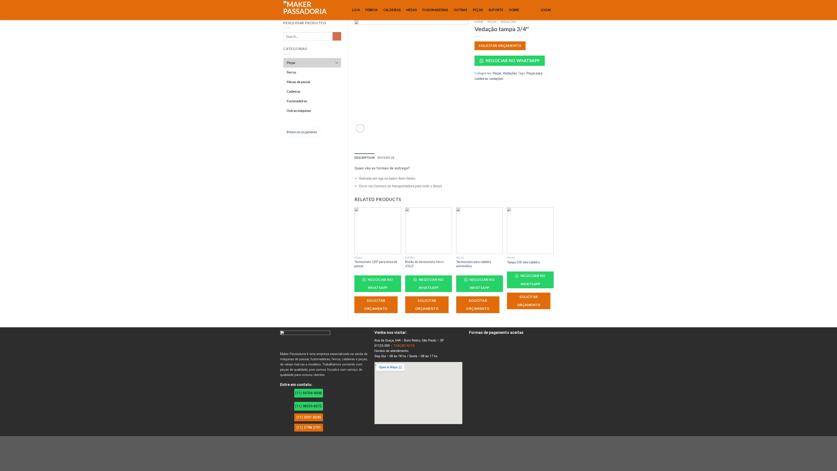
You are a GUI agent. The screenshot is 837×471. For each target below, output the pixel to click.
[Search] (344, 10)
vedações (496, 78)
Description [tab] (364, 157)
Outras (460, 10)
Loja (356, 10)
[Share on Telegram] (493, 85)
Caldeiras (392, 10)
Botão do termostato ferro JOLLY (424, 264)
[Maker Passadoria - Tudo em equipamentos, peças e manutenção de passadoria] (308, 10)
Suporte (496, 10)
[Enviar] (337, 36)
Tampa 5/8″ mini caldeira (523, 262)
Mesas (411, 10)
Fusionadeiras (435, 10)
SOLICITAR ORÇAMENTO (500, 46)
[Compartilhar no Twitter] (482, 85)
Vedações (508, 22)
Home (479, 22)
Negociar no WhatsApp (512, 60)
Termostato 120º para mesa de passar (375, 264)
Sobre (514, 10)
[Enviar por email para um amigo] (488, 85)
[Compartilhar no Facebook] (477, 85)
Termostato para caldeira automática (473, 264)
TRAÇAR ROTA (404, 346)
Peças (478, 10)
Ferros (371, 10)
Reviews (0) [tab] (386, 157)
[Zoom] (360, 128)
